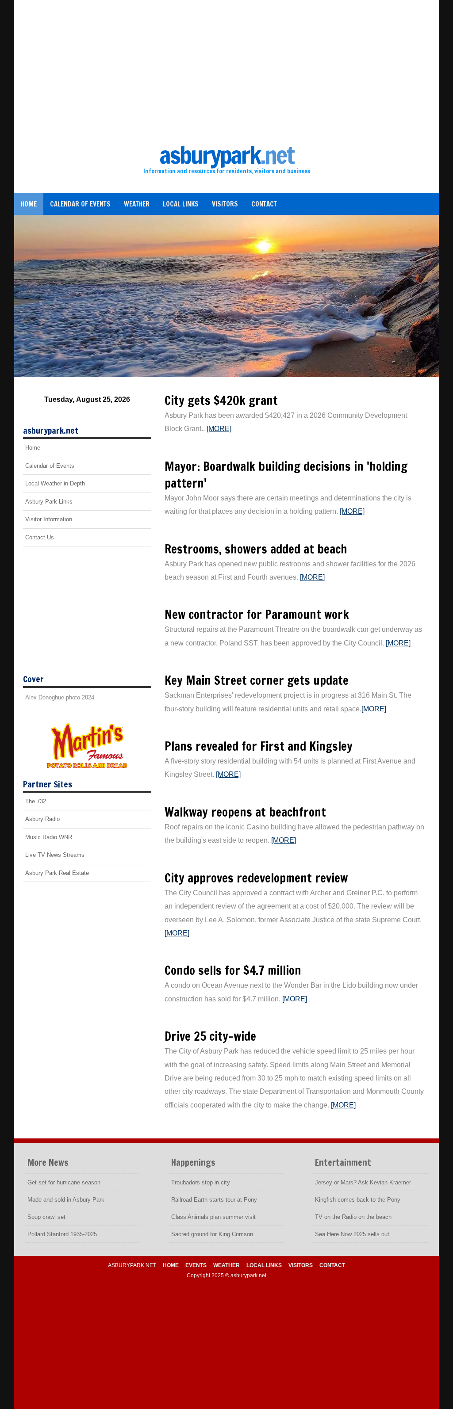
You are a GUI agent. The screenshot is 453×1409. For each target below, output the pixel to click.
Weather (137, 204)
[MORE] (219, 428)
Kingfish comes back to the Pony (357, 1199)
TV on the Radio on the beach (353, 1217)
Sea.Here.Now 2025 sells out (352, 1234)
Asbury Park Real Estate (57, 873)
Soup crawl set (46, 1217)
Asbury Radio (42, 819)
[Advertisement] (226, 75)
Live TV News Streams (54, 855)
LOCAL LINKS (264, 1265)
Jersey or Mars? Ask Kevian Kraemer (363, 1182)
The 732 (35, 801)
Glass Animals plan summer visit (213, 1217)
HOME (171, 1265)
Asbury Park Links (49, 501)
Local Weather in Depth (55, 483)
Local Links (181, 204)
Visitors (225, 204)
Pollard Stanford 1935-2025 (62, 1234)
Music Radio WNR (48, 837)
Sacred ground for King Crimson (212, 1234)
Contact (264, 204)
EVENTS (196, 1265)
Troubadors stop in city (200, 1182)
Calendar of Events (80, 204)
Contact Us (39, 537)
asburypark (227, 154)
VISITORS (300, 1265)
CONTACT (332, 1265)
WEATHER (226, 1265)
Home (29, 204)
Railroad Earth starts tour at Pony (214, 1199)
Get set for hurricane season (63, 1182)
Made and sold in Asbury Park (65, 1199)
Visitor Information (48, 519)
